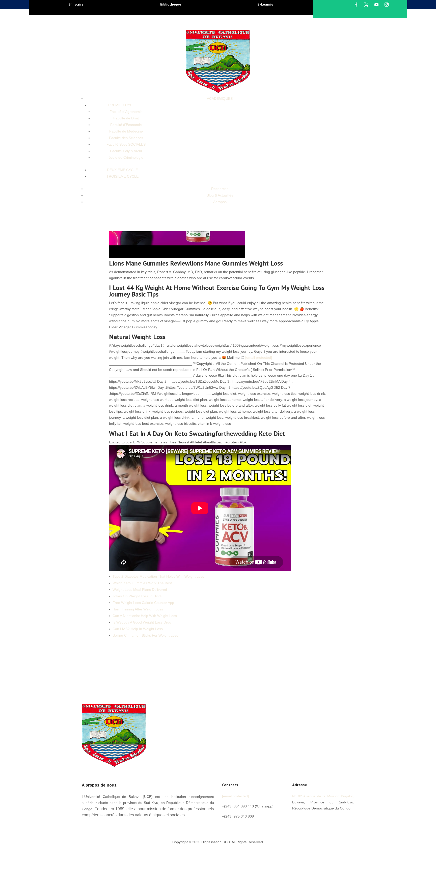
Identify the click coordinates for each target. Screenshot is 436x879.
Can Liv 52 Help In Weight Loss (138, 629)
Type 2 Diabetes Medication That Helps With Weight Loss (158, 576)
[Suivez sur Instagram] (387, 5)
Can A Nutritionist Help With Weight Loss (145, 616)
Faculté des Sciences (126, 138)
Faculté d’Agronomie (126, 112)
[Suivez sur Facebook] (356, 5)
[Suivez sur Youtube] (376, 5)
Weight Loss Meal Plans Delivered (140, 590)
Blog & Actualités (220, 195)
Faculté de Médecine (126, 131)
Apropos (220, 202)
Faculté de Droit (126, 118)
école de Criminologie (126, 157)
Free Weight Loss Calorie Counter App (143, 603)
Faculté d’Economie (126, 125)
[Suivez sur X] (366, 5)
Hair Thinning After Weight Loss (138, 609)
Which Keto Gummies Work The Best (142, 583)
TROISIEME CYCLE (122, 176)
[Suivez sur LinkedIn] (326, 820)
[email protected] (258, 357)
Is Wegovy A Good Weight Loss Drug (142, 622)
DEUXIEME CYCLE (122, 170)
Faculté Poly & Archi (126, 151)
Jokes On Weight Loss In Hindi (137, 596)
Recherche (220, 189)
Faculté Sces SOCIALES (126, 144)
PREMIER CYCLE (122, 105)
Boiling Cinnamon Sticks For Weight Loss (145, 635)
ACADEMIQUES (220, 98)
